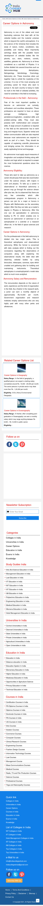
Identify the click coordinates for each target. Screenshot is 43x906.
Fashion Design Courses (15, 749)
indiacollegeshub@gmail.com (17, 864)
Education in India (14, 550)
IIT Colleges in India (13, 834)
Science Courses (12, 777)
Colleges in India (13, 537)
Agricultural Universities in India (18, 641)
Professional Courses (14, 781)
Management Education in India (18, 573)
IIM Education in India (14, 593)
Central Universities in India (16, 625)
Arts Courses (11, 726)
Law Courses (11, 757)
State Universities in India (15, 633)
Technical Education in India (16, 689)
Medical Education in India (16, 605)
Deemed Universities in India (17, 629)
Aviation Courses (12, 730)
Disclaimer (22, 893)
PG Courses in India (13, 718)
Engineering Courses (14, 745)
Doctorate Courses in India (16, 714)
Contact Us (9, 897)
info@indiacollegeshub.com (16, 861)
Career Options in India (14, 18)
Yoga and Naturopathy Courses (18, 785)
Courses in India (12, 811)
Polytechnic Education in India (17, 597)
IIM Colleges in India (13, 845)
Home (4, 18)
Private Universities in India (16, 637)
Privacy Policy (10, 893)
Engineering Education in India (17, 601)
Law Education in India (14, 577)
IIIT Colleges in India (14, 841)
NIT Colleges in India (14, 831)
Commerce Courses (13, 733)
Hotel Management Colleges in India (19, 838)
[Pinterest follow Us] (22, 444)
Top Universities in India (15, 852)
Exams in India (12, 554)
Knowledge (11, 558)
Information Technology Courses (18, 753)
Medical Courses (12, 769)
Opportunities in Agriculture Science (19, 681)
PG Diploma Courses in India (17, 706)
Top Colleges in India (14, 849)
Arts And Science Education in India (19, 569)
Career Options (13, 545)
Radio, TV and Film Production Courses (21, 773)
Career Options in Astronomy (31, 18)
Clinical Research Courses (16, 741)
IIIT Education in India (14, 589)
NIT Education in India (14, 585)
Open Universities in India (16, 645)
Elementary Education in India (17, 670)
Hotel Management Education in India (20, 613)
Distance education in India (16, 662)
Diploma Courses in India (15, 710)
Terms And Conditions (21, 890)
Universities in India (15, 541)
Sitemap (32, 893)
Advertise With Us (14, 880)
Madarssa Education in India (17, 677)
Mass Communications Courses (18, 765)
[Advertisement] (21, 331)
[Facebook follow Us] (9, 444)
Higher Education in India (15, 674)
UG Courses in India (14, 722)
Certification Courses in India (17, 702)
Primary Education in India (16, 685)
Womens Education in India (16, 609)
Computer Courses (13, 737)
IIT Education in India (14, 581)
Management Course (14, 761)
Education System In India (16, 666)
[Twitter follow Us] (16, 444)
